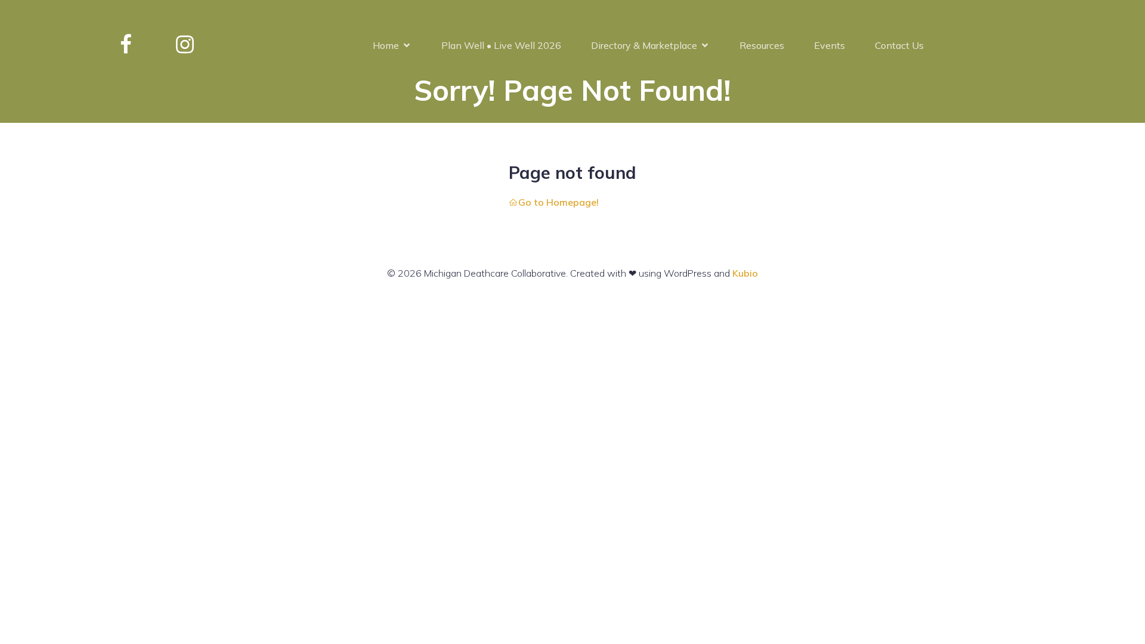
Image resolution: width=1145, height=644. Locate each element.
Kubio (745, 273)
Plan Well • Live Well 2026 (501, 45)
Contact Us (899, 45)
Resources (761, 45)
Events (829, 45)
